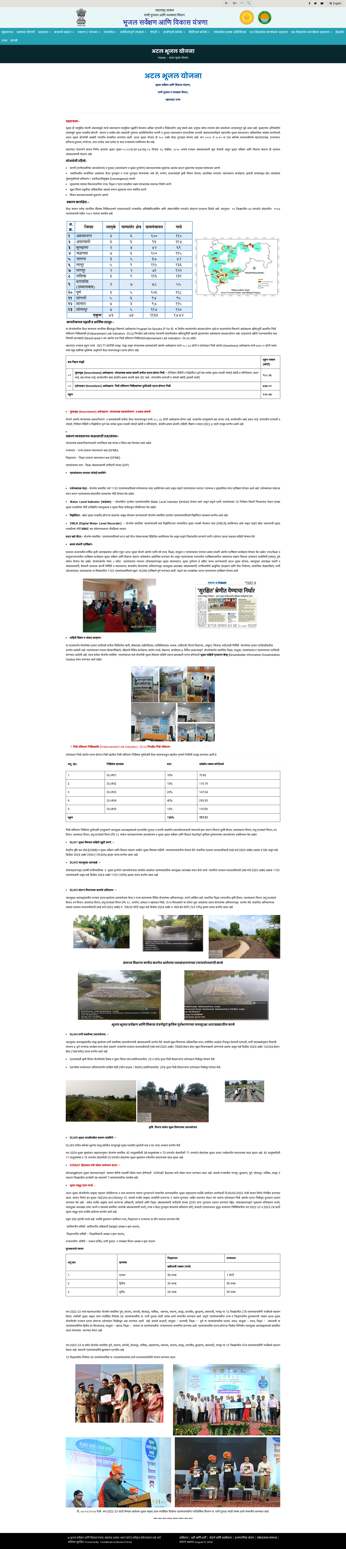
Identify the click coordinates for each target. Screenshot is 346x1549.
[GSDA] (173, 17)
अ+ (235, 3)
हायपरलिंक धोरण (244, 1537)
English (336, 3)
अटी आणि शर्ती (198, 1537)
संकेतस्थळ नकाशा (267, 1537)
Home (162, 57)
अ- (227, 3)
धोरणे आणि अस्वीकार (220, 1537)
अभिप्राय (183, 1537)
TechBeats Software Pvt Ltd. (116, 1542)
